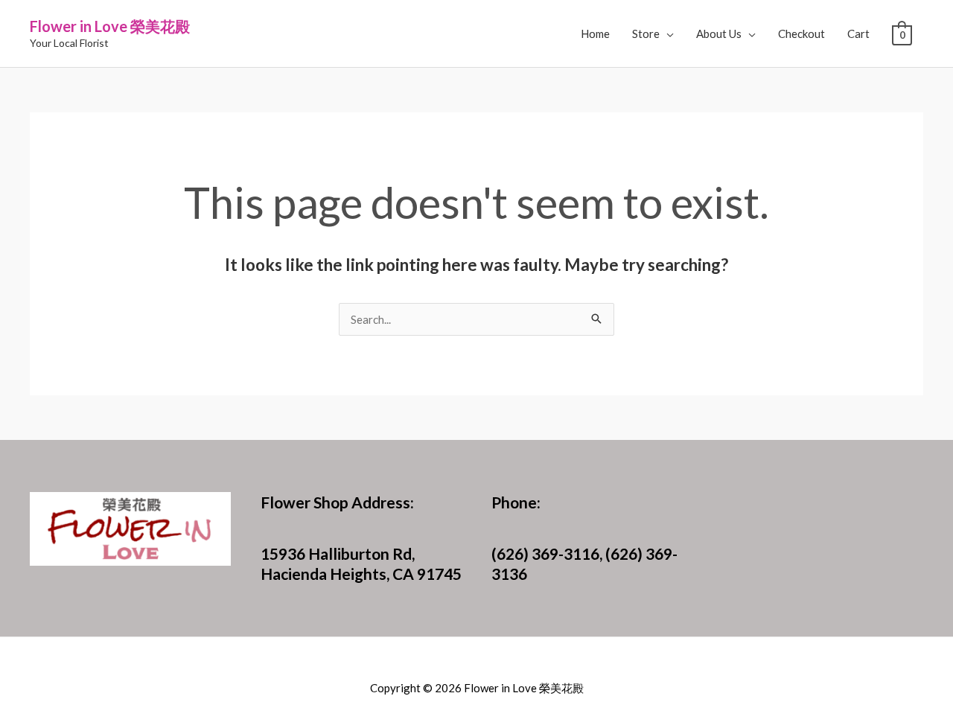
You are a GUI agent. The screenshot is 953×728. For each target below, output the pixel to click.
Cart (858, 33)
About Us (719, 33)
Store (646, 33)
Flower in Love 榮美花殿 (110, 26)
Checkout (801, 33)
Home (595, 33)
